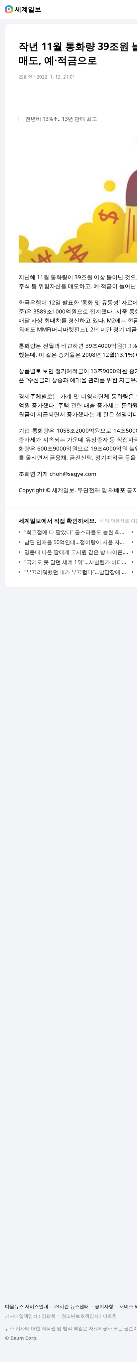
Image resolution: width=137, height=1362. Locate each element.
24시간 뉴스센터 (71, 1306)
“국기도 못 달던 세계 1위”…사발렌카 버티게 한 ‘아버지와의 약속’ (76, 562)
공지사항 (104, 1306)
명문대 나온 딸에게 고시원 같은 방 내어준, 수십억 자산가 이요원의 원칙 (76, 552)
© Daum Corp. (21, 1338)
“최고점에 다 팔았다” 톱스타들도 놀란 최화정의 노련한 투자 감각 (76, 532)
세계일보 (28, 9)
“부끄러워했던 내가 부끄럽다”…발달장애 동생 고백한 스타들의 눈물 (76, 572)
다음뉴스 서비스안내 (26, 1306)
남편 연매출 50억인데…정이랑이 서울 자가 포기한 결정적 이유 (76, 542)
